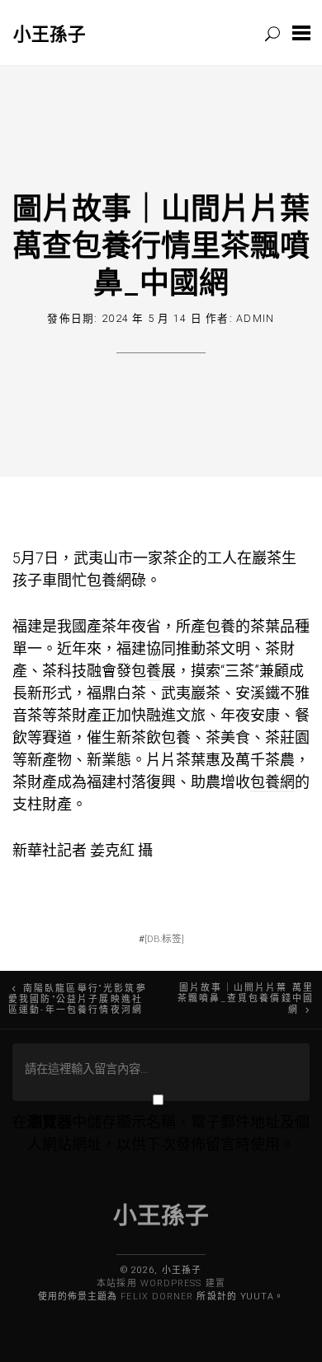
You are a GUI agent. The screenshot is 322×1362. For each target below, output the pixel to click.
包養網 (109, 580)
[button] (301, 32)
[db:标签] (164, 939)
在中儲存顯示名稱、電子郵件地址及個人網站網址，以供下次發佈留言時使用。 (161, 1133)
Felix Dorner (157, 1296)
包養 (220, 626)
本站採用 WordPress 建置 (161, 1283)
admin (255, 318)
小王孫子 (49, 33)
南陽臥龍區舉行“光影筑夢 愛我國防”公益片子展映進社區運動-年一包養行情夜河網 (77, 999)
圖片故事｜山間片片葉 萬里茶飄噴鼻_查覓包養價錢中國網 (246, 998)
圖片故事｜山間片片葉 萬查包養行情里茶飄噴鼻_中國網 (161, 244)
